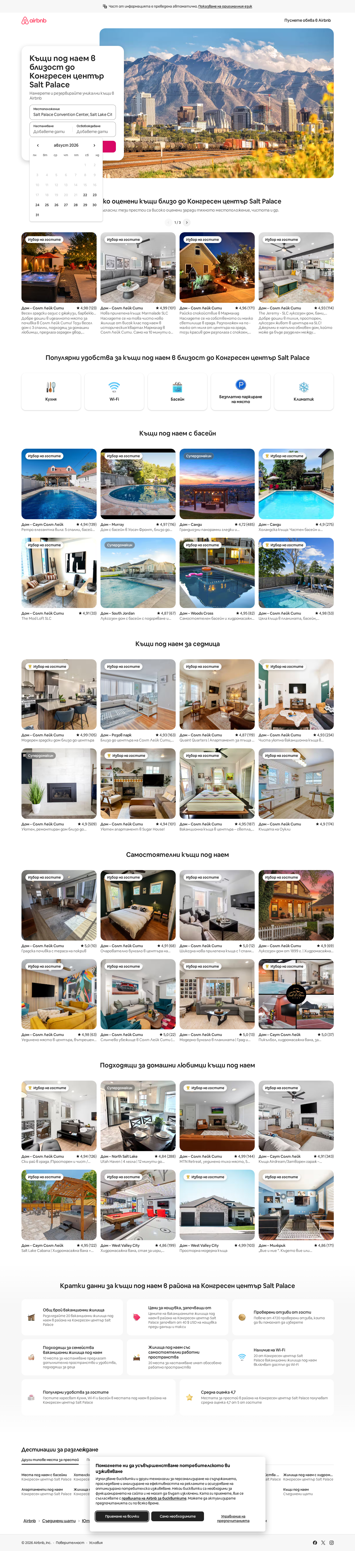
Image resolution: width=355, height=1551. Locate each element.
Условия (96, 1543)
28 (76, 205)
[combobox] (72, 114)
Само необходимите (177, 1516)
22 (85, 195)
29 (85, 205)
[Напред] (187, 222)
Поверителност (70, 1543)
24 (37, 205)
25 (47, 205)
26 (56, 205)
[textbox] (51, 131)
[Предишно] (168, 222)
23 (95, 195)
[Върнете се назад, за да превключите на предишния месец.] (38, 145)
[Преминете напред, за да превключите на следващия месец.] (94, 145)
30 (94, 205)
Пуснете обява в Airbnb (307, 20)
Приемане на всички (122, 1516)
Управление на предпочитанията (233, 1518)
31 (37, 215)
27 (66, 205)
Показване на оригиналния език (225, 6)
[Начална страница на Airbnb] (33, 20)
